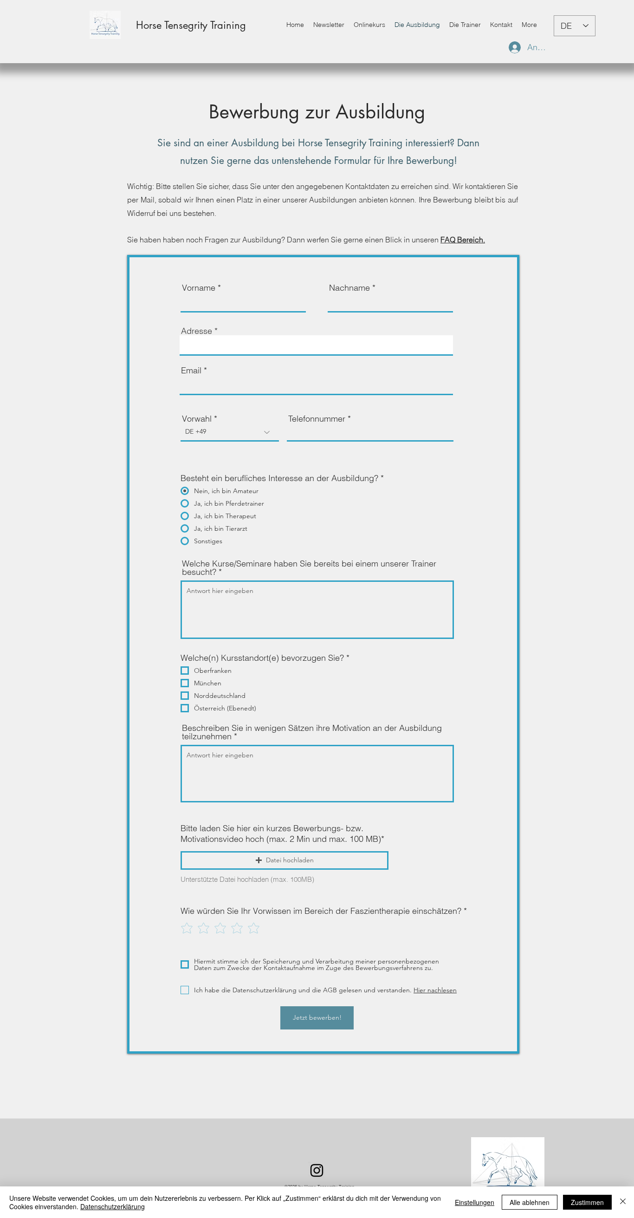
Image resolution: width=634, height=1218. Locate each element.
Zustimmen (587, 1202)
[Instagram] (316, 1170)
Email (191, 370)
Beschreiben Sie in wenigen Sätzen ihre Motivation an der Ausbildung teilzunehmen (312, 732)
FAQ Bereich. (462, 239)
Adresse (196, 331)
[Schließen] (622, 1202)
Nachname (349, 288)
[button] (284, 860)
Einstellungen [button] (474, 1202)
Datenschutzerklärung (112, 1206)
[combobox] (316, 345)
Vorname (198, 288)
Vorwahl (197, 419)
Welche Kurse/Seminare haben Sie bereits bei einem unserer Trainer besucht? (309, 568)
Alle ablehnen (530, 1202)
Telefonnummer (316, 419)
